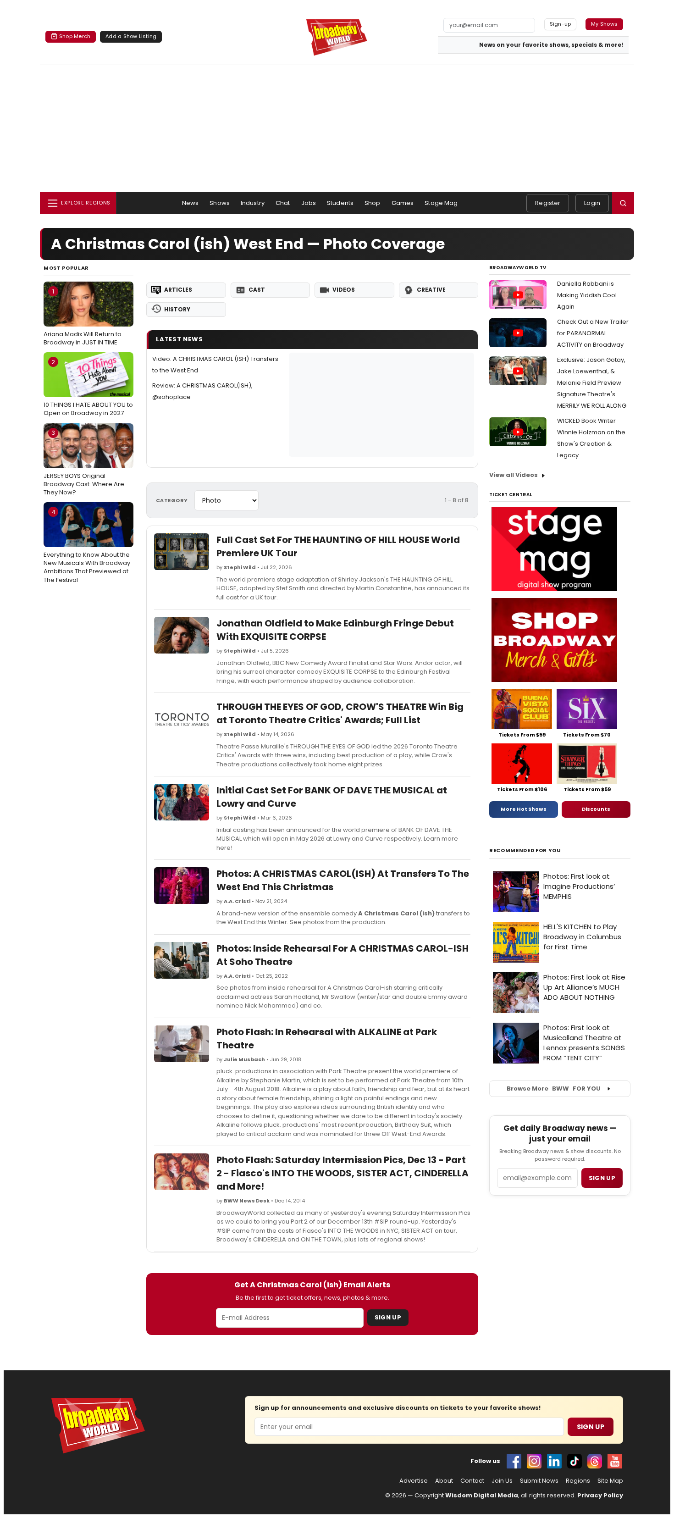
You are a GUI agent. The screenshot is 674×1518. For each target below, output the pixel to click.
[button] (623, 203)
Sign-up (560, 24)
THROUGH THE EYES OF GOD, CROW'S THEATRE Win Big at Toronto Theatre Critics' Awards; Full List (340, 713)
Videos (343, 290)
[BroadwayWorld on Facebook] (514, 1461)
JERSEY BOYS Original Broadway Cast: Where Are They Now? (84, 462)
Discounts (596, 809)
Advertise (413, 1481)
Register (547, 203)
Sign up (602, 1178)
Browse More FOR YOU (554, 1088)
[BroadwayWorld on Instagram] (534, 1461)
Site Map (610, 1481)
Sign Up (388, 1317)
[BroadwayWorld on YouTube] (615, 1461)
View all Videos (513, 475)
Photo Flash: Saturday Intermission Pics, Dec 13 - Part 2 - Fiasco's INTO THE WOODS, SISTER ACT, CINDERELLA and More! (342, 1173)
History (177, 309)
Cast (257, 290)
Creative (431, 290)
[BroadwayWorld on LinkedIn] (554, 1461)
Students (340, 203)
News (190, 203)
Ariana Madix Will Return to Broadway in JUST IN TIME (83, 317)
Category (172, 500)
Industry (253, 203)
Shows (220, 203)
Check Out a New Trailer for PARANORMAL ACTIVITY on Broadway (593, 333)
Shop (373, 203)
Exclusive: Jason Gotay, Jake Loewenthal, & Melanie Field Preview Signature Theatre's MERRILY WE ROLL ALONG (591, 382)
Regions (578, 1481)
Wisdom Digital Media (481, 1495)
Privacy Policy (600, 1495)
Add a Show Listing (130, 36)
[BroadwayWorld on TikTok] (574, 1461)
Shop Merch (74, 36)
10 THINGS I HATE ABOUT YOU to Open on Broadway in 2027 (88, 387)
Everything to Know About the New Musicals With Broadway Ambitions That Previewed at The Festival (87, 546)
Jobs (308, 203)
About (444, 1481)
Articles (178, 290)
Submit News (539, 1481)
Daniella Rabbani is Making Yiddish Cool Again (587, 295)
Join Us (502, 1481)
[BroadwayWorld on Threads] (594, 1461)
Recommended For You (525, 850)
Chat (283, 203)
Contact (472, 1481)
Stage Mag (441, 203)
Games (403, 203)
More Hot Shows (524, 809)
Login (592, 203)
